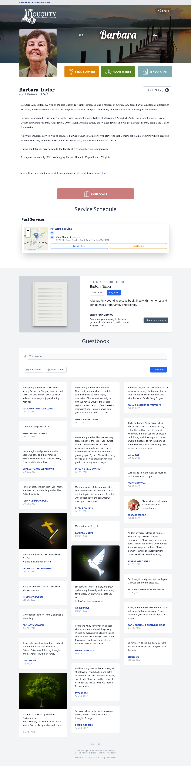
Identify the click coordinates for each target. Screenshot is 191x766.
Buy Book (113, 292)
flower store (100, 173)
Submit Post (158, 369)
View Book (97, 292)
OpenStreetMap (98, 757)
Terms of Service (104, 753)
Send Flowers (138, 246)
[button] (36, 235)
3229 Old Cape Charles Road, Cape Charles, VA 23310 (82, 240)
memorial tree (55, 173)
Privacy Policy (87, 753)
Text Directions (79, 246)
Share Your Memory (156, 320)
